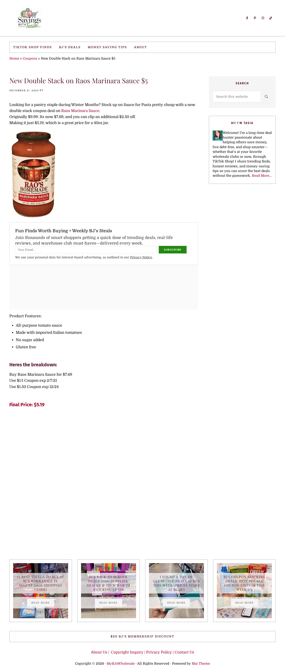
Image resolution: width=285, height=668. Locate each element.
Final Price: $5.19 (27, 405)
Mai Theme (201, 664)
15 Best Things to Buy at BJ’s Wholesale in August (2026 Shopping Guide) (40, 583)
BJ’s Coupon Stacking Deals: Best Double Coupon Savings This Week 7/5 (244, 583)
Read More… (262, 176)
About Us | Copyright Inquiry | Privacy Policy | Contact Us (142, 652)
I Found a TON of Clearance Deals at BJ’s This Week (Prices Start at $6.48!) (176, 583)
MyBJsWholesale (121, 664)
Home (14, 58)
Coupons (30, 58)
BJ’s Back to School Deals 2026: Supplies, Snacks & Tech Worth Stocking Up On (108, 583)
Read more (42, 603)
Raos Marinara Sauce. (80, 111)
